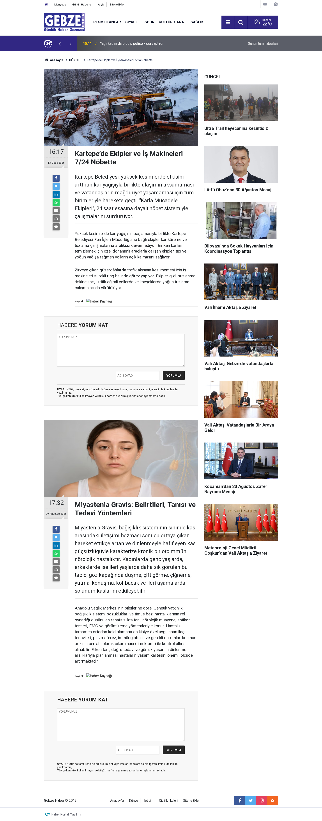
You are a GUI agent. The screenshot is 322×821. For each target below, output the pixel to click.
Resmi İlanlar (107, 22)
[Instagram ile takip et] (261, 800)
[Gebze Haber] (64, 22)
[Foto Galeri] (275, 4)
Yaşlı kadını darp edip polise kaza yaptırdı (131, 43)
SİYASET (132, 22)
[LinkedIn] (56, 194)
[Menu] (228, 22)
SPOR (149, 22)
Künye (133, 801)
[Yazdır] (56, 218)
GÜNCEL (75, 60)
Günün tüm (263, 43)
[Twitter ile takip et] (250, 800)
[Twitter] (56, 186)
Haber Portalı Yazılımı (66, 814)
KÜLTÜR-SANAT (172, 22)
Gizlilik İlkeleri (168, 801)
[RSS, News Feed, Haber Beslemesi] (272, 800)
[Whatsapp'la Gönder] (56, 202)
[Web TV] (265, 4)
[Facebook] (56, 178)
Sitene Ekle (117, 4)
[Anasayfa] (46, 4)
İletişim (148, 801)
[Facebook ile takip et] (239, 800)
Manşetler (60, 4)
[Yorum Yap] (56, 226)
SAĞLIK (197, 22)
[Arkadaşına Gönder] (56, 210)
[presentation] (59, 43)
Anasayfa (56, 60)
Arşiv (101, 4)
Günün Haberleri (82, 4)
